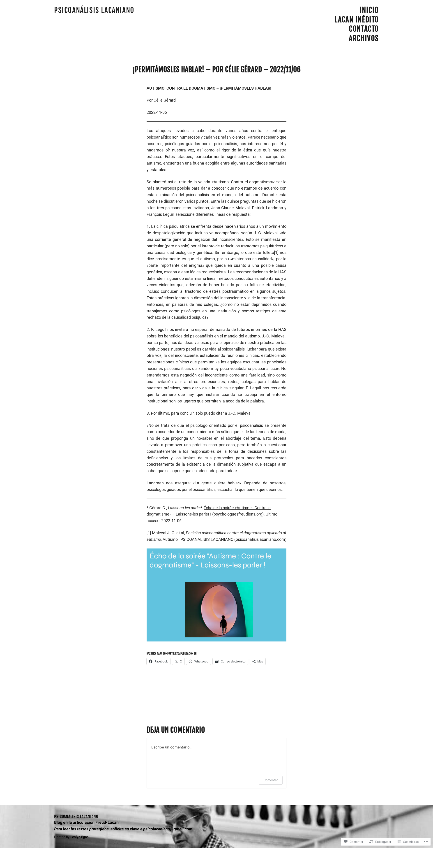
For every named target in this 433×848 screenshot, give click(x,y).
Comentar (270, 780)
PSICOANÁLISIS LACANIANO (94, 10)
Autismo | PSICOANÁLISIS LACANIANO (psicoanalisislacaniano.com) (224, 539)
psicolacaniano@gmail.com (167, 829)
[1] (276, 252)
